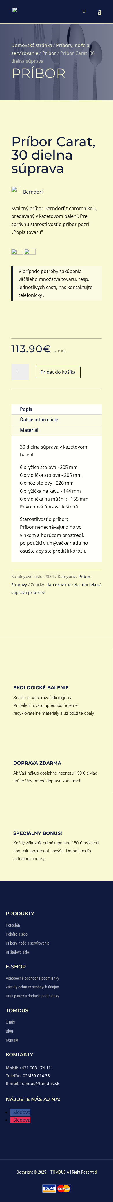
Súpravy (19, 584)
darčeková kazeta (63, 584)
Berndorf (33, 192)
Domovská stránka (31, 45)
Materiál (29, 430)
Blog (9, 1031)
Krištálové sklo (17, 952)
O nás (10, 1022)
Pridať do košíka (58, 372)
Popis (26, 409)
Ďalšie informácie (39, 419)
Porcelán (13, 925)
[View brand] (15, 190)
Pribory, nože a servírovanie (28, 943)
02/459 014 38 (36, 1075)
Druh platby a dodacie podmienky (32, 996)
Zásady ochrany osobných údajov (32, 987)
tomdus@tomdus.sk (40, 1083)
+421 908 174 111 (36, 1068)
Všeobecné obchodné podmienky (32, 978)
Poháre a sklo (17, 934)
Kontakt (12, 1040)
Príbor (49, 53)
